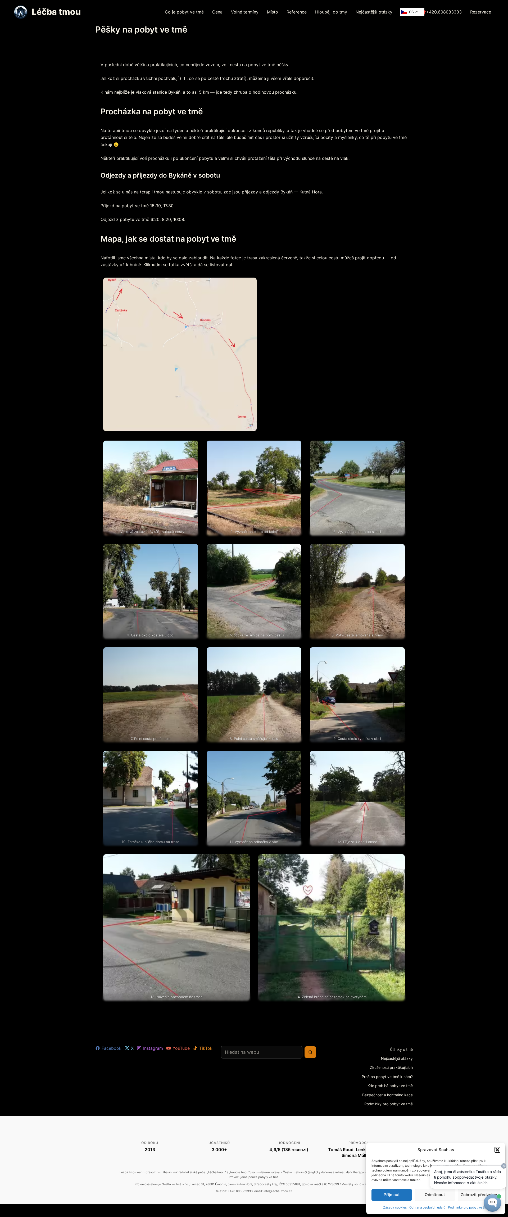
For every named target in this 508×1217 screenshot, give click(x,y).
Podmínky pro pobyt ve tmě (388, 1104)
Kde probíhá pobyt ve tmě (390, 1085)
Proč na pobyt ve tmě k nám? (387, 1076)
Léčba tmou (56, 12)
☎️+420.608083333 (441, 12)
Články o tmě (401, 1049)
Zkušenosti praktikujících (391, 1067)
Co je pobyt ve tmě (184, 12)
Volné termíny (244, 12)
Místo (272, 12)
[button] (497, 1149)
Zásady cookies (395, 1207)
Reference (297, 12)
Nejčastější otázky (374, 12)
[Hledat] (310, 1052)
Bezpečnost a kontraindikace (387, 1095)
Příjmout (392, 1194)
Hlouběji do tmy (331, 12)
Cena (217, 12)
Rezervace (480, 12)
